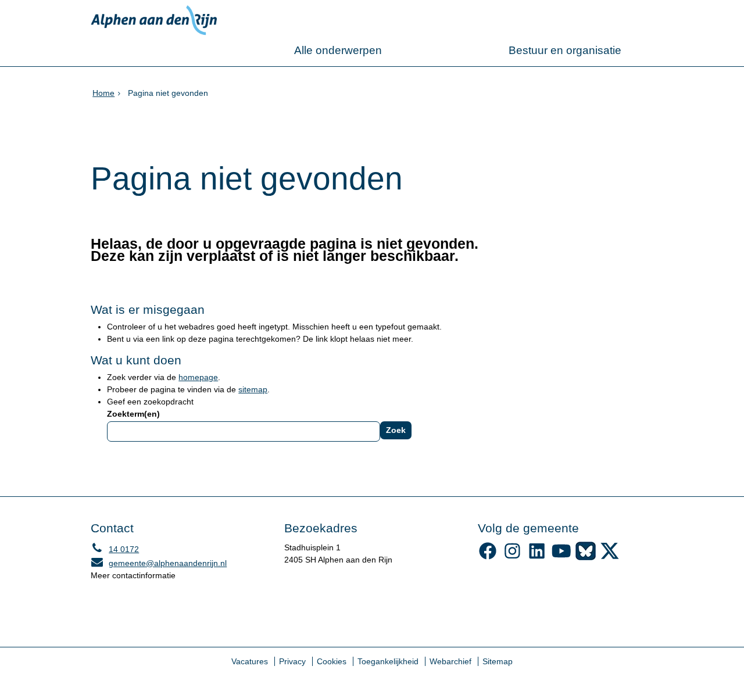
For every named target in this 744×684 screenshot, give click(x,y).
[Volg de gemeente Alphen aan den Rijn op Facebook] (488, 557)
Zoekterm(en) (133, 413)
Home (103, 93)
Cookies (331, 661)
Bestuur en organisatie (565, 50)
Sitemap (497, 661)
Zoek (396, 430)
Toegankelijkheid (388, 661)
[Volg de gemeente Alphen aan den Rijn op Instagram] (512, 557)
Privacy (292, 661)
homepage (198, 377)
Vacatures (249, 661)
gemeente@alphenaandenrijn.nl (159, 563)
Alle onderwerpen (338, 50)
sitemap (252, 389)
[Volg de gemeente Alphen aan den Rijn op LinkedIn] (537, 557)
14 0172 (115, 549)
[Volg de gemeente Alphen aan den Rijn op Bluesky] (585, 557)
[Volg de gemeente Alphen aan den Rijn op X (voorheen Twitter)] (610, 557)
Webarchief (450, 661)
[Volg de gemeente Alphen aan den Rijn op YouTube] (561, 557)
